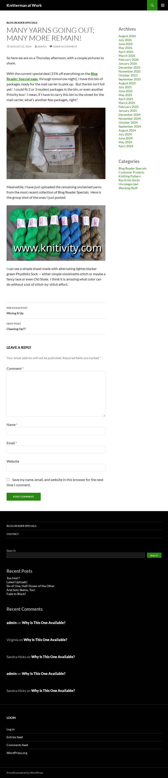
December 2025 (129, 67)
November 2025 (130, 71)
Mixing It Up (17, 310)
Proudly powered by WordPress (25, 772)
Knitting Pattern (130, 176)
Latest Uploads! (17, 582)
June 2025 (126, 91)
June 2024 (126, 138)
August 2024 (127, 130)
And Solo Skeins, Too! (21, 590)
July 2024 (125, 134)
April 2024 (126, 146)
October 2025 (128, 75)
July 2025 (125, 87)
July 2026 (125, 40)
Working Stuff (128, 188)
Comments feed (17, 745)
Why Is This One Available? (43, 623)
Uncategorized (128, 184)
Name (12, 424)
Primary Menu (163, 5)
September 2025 (130, 79)
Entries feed (15, 737)
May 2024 (125, 142)
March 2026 (127, 55)
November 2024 (130, 118)
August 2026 (127, 36)
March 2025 (127, 103)
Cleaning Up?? (16, 326)
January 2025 (128, 110)
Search (11, 550)
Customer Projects (131, 172)
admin (42, 46)
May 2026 (125, 48)
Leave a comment (65, 46)
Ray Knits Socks (129, 180)
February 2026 (129, 59)
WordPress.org (17, 753)
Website (13, 461)
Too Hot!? (13, 578)
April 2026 (126, 52)
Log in (11, 729)
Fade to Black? (16, 594)
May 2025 (125, 95)
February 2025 (129, 107)
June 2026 (126, 44)
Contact (13, 534)
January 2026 (128, 63)
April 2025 (126, 99)
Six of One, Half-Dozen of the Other (31, 586)
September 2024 (130, 126)
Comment (15, 368)
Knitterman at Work (24, 5)
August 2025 (127, 83)
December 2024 (129, 114)
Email (12, 443)
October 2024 (128, 122)
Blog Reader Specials (22, 22)
